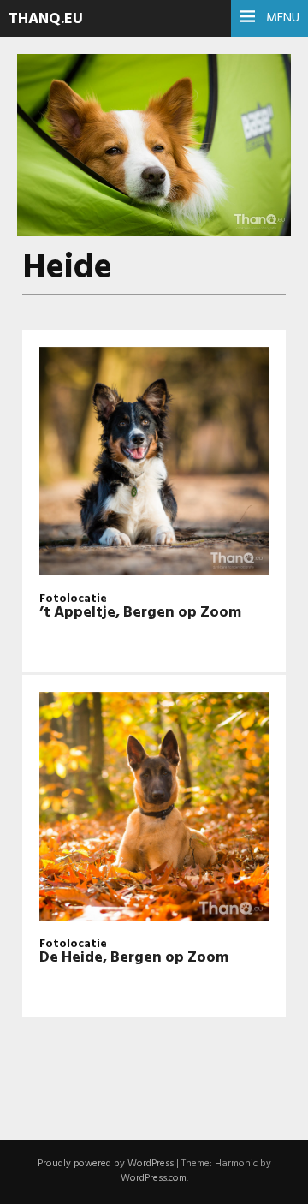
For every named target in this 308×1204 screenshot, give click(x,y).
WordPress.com (154, 1178)
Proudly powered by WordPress (106, 1163)
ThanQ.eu (46, 19)
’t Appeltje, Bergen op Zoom (140, 612)
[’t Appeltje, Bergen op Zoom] (153, 464)
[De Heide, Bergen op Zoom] (153, 809)
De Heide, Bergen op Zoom (133, 957)
